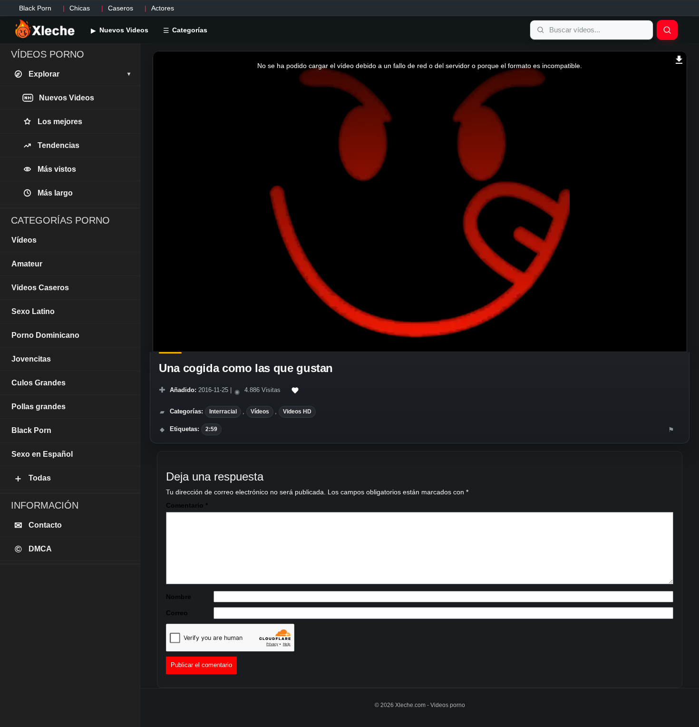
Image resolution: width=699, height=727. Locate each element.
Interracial (223, 411)
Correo (177, 613)
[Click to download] (679, 58)
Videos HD (297, 411)
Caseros (120, 8)
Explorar (79, 74)
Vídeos (260, 411)
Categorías (188, 30)
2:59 (211, 429)
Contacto (38, 525)
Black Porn (35, 8)
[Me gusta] (295, 390)
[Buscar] (667, 30)
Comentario (187, 505)
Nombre (178, 596)
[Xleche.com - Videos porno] (45, 29)
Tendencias (58, 145)
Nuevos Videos (122, 30)
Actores (162, 8)
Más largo (55, 193)
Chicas (79, 8)
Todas (32, 478)
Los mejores (60, 122)
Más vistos (57, 169)
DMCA (33, 549)
